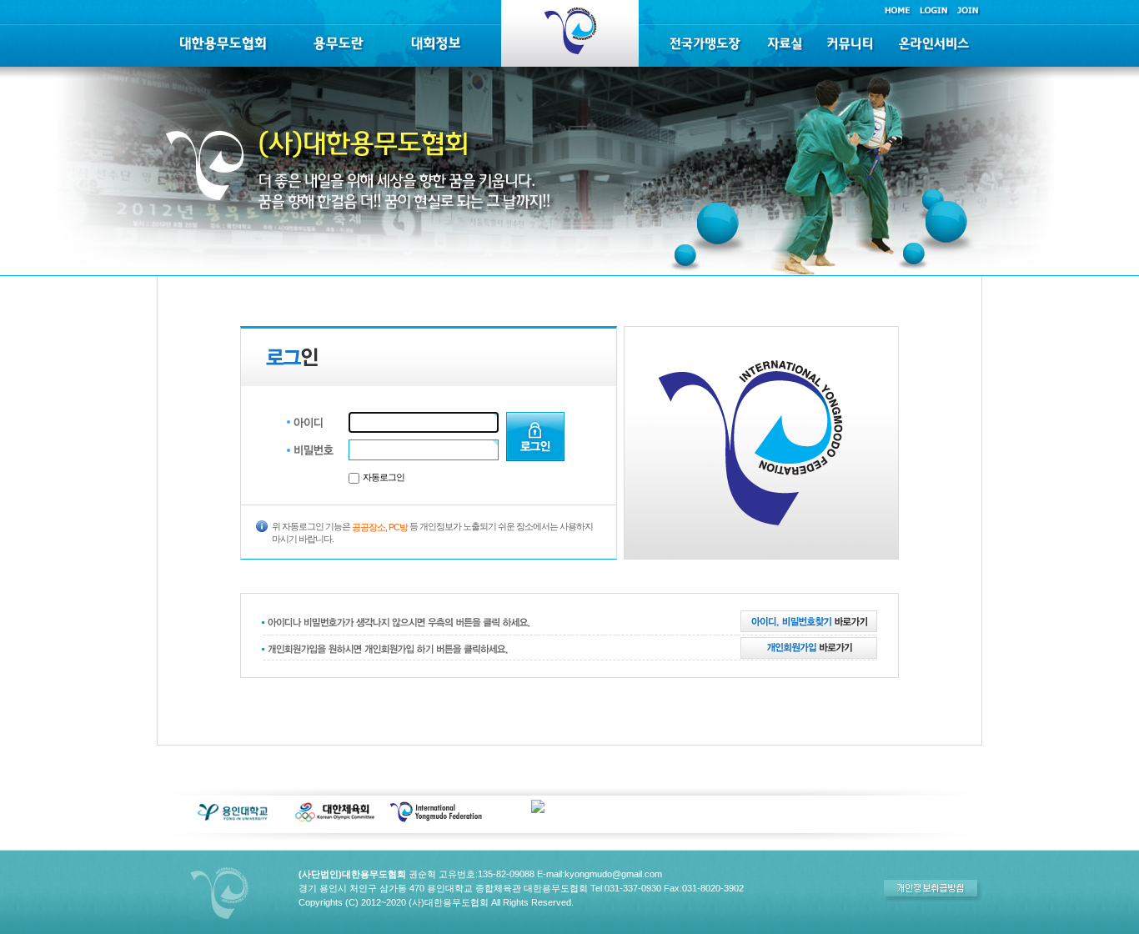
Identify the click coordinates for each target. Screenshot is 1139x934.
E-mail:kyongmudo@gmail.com (599, 874)
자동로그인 (383, 477)
